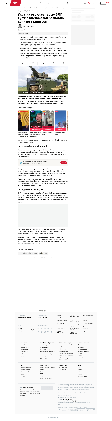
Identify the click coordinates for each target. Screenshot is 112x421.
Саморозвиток (43, 376)
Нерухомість (63, 365)
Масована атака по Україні (47, 354)
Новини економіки (83, 343)
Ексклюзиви (48, 3)
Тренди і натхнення (64, 372)
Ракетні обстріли (44, 345)
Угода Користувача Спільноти (74, 329)
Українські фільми (25, 369)
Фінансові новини (82, 349)
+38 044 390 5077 (43, 318)
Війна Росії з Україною (47, 343)
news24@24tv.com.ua (24, 318)
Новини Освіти (44, 365)
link (38, 328)
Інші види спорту (82, 376)
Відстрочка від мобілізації (66, 355)
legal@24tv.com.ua (77, 401)
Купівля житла (62, 369)
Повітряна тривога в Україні (47, 351)
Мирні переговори (45, 349)
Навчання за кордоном (46, 378)
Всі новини (26, 3)
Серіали (22, 376)
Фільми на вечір (24, 372)
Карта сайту (86, 328)
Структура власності (88, 323)
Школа (41, 371)
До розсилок (47, 388)
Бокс (79, 367)
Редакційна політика (62, 320)
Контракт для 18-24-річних (66, 353)
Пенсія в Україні (82, 358)
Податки (80, 355)
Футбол (80, 369)
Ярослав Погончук (28, 26)
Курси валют (81, 347)
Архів (84, 326)
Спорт (79, 365)
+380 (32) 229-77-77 (67, 399)
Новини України (37, 3)
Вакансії (85, 320)
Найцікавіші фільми (25, 367)
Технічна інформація (88, 315)
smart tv (80, 409)
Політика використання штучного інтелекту (75, 320)
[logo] (15, 3)
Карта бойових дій (45, 347)
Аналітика (57, 3)
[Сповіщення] (85, 3)
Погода (22, 356)
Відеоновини (24, 351)
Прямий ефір (24, 349)
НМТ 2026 (42, 373)
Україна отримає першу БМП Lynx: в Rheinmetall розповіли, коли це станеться (51, 8)
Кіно (21, 365)
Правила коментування (73, 333)
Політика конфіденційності (74, 316)
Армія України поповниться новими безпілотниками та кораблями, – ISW (42, 141)
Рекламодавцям (61, 328)
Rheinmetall (27, 30)
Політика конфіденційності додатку (74, 325)
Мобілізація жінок (63, 351)
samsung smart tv (90, 409)
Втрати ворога (43, 358)
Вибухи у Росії (43, 356)
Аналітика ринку (63, 367)
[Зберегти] (63, 63)
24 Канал (20, 8)
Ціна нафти (81, 345)
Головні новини (24, 345)
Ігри (63, 3)
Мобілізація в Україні (65, 343)
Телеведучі (59, 326)
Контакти (85, 318)
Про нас (59, 315)
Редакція (59, 318)
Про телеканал (60, 323)
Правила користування (60, 332)
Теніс (79, 372)
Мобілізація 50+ (63, 349)
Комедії (22, 374)
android (62, 409)
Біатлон (80, 374)
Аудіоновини (23, 354)
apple (72, 409)
